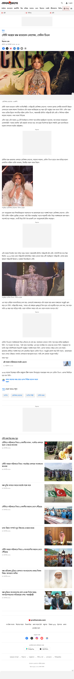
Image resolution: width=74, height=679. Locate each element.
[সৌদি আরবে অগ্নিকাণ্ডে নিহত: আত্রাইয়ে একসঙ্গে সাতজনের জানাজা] (58, 472)
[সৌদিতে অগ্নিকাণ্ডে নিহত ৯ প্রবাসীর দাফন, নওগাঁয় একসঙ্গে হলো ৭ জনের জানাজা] (58, 450)
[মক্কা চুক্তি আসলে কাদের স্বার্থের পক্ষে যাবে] (58, 493)
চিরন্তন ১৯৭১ (52, 625)
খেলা (36, 8)
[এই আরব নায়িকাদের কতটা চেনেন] (67, 363)
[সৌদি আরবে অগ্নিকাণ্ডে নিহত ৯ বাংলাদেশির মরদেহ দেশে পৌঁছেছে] (58, 557)
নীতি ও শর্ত (40, 657)
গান (3, 30)
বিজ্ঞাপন (24, 657)
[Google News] (47, 638)
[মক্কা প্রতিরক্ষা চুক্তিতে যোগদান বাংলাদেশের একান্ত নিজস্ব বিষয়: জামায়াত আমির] (58, 579)
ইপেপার (59, 625)
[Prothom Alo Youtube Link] (42, 638)
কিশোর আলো (20, 625)
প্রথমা (64, 625)
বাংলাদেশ (10, 8)
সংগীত (6, 395)
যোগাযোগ (49, 657)
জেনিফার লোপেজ (17, 395)
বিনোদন (42, 8)
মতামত (32, 8)
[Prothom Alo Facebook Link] (27, 638)
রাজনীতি (16, 8)
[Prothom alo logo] (37, 621)
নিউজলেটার (58, 657)
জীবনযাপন (54, 8)
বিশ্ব (22, 8)
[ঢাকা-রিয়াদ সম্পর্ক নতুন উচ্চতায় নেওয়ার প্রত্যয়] (58, 536)
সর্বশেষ (4, 8)
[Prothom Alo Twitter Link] (32, 638)
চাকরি (47, 8)
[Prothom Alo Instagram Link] (37, 638)
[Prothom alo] (10, 3)
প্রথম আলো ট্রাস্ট (37, 625)
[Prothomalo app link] (30, 649)
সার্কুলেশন (31, 657)
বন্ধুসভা (45, 625)
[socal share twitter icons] (7, 49)
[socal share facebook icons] (4, 49)
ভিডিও (60, 8)
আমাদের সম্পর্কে (14, 657)
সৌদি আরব (41, 395)
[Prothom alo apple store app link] (44, 649)
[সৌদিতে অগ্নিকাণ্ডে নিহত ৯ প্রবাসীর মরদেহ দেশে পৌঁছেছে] (58, 515)
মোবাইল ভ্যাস (36, 628)
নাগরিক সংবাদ (10, 625)
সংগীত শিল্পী (30, 395)
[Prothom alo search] (62, 3)
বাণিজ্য (26, 8)
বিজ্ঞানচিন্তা (28, 625)
